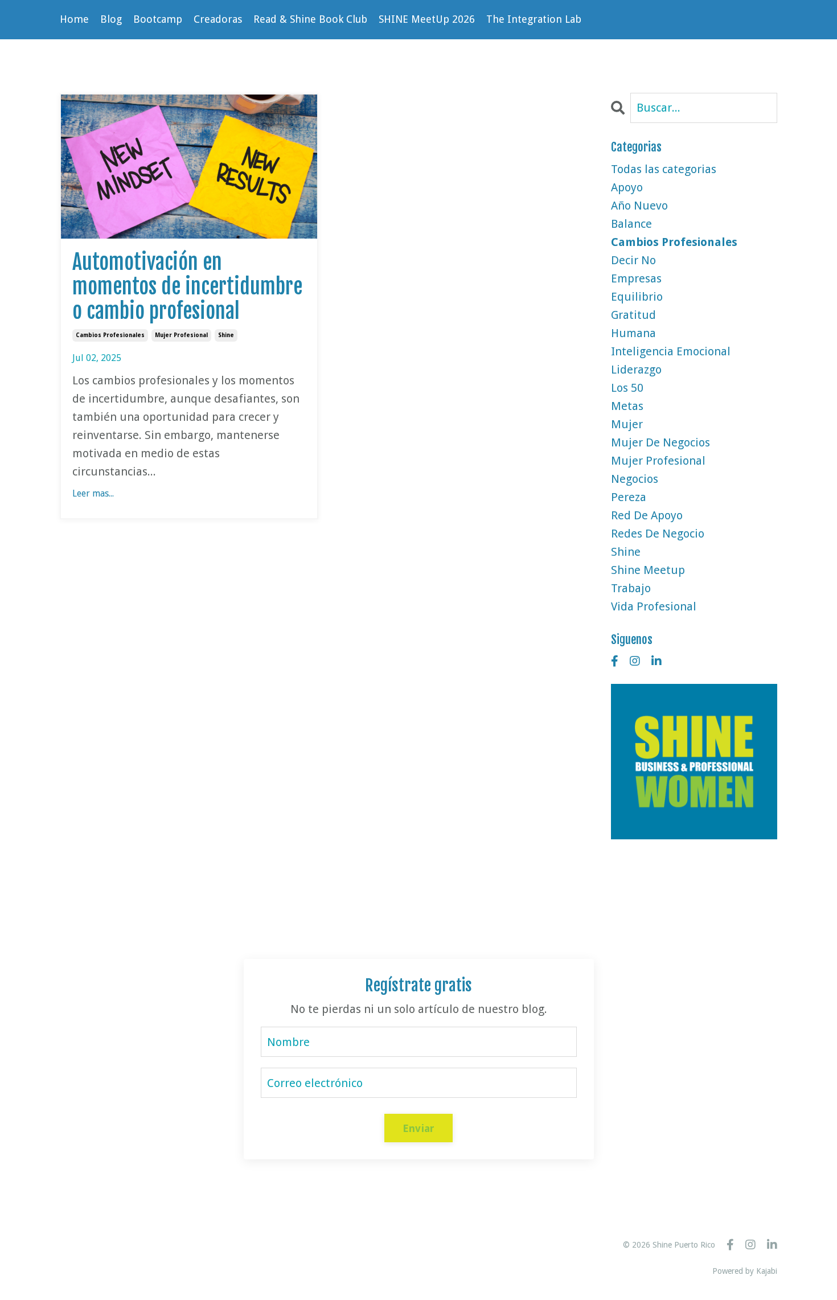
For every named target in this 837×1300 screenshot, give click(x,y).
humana (633, 333)
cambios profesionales (110, 335)
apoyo (627, 187)
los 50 (627, 388)
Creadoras (218, 19)
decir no (633, 260)
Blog (111, 19)
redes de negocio (657, 533)
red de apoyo (647, 515)
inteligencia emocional (671, 351)
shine (226, 335)
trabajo (631, 588)
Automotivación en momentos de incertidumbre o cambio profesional (187, 287)
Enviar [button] (419, 1128)
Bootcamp (157, 19)
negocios (634, 479)
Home (74, 19)
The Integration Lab (533, 19)
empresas (636, 278)
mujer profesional (181, 335)
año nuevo (639, 205)
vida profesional (653, 606)
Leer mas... (93, 493)
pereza (628, 497)
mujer (627, 424)
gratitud (633, 315)
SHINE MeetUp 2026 (427, 19)
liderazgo (636, 369)
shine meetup (648, 570)
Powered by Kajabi (744, 1271)
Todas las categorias (663, 169)
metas (627, 406)
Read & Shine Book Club (310, 19)
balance (631, 224)
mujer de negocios (660, 442)
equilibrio (637, 297)
